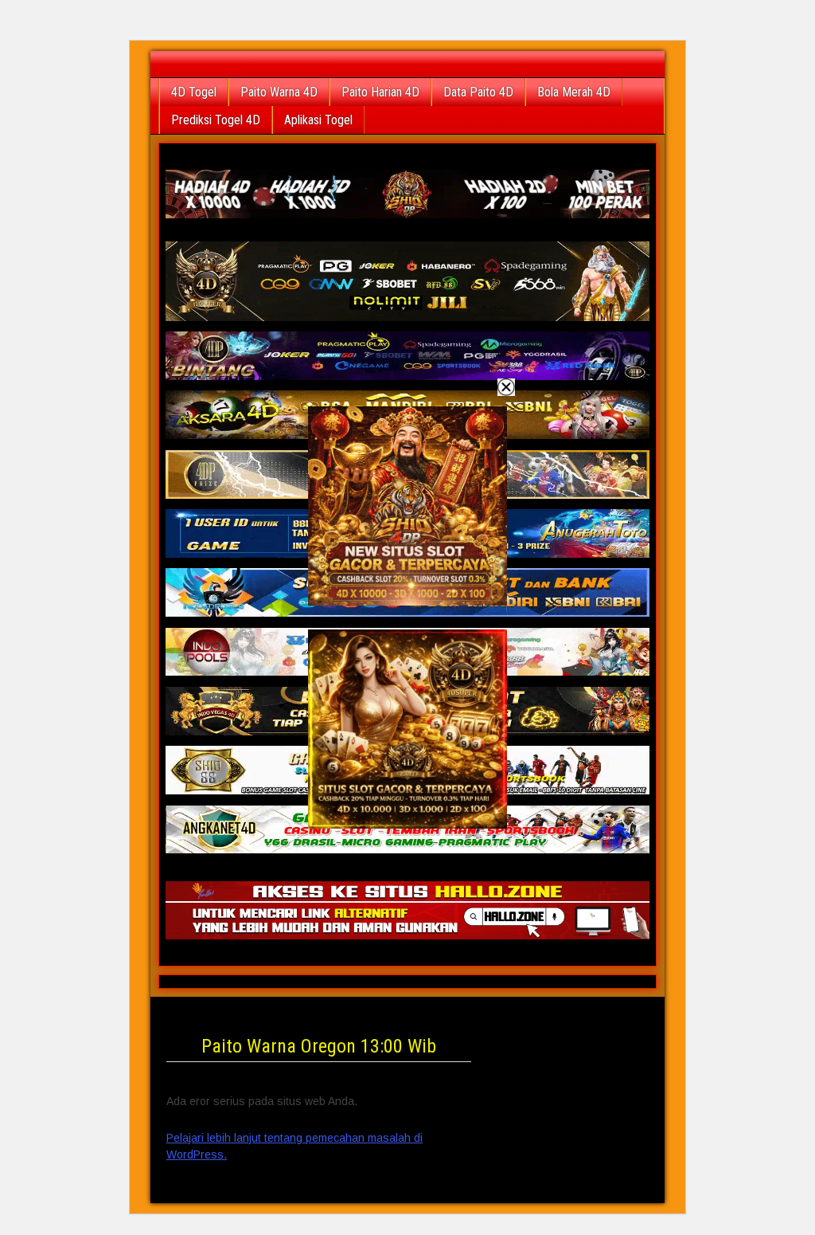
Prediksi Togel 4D (215, 119)
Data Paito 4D (478, 92)
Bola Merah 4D (573, 92)
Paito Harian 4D (380, 92)
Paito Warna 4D (279, 92)
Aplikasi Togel (318, 119)
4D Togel (193, 92)
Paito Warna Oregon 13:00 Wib (318, 1046)
